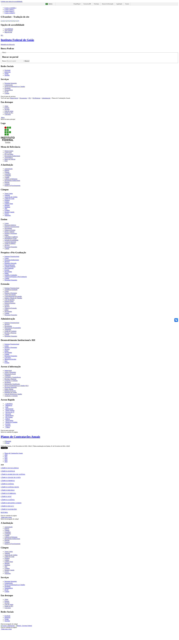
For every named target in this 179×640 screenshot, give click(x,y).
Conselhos (7, 174)
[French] (7, 21)
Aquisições (7, 329)
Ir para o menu (9, 9)
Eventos (6, 270)
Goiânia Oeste (8, 203)
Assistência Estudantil (10, 289)
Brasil (51, 4)
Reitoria (6, 170)
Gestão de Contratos (10, 331)
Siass (5, 361)
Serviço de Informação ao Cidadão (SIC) (16, 385)
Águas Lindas (8, 193)
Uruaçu (6, 213)
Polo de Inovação (9, 265)
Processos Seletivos (10, 225)
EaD (6, 407)
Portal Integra (9, 415)
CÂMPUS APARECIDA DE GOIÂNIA (13, 474)
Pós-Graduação (9, 268)
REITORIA (4, 512)
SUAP (6, 91)
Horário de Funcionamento (12, 185)
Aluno (6, 106)
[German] (10, 21)
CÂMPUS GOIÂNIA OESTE (10, 487)
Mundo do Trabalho (11, 422)
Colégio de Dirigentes (10, 179)
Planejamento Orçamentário (12, 328)
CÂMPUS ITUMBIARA (8, 493)
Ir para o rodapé (9, 13)
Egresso (6, 107)
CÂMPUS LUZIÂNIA (8, 500)
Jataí (5, 208)
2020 (5, 455)
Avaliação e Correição (11, 396)
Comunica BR (87, 4)
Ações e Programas (10, 372)
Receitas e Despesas (10, 333)
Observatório (9, 420)
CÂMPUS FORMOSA (8, 480)
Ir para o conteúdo (10, 8)
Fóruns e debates (9, 232)
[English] (4, 21)
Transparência (8, 90)
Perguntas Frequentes (10, 247)
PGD (6, 161)
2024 (5, 461)
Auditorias (7, 375)
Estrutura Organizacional (11, 226)
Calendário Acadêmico (11, 237)
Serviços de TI (9, 412)
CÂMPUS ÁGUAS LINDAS (10, 468)
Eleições (6, 182)
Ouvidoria (7, 88)
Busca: (4, 61)
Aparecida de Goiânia (10, 197)
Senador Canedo (9, 212)
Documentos (23, 98)
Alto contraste (8, 30)
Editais (6, 235)
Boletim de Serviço (10, 391)
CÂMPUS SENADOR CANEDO (11, 503)
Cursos (6, 223)
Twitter (6, 619)
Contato (6, 93)
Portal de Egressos (9, 303)
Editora (7, 419)
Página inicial (14, 98)
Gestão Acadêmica (9, 243)
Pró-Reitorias (36, 98)
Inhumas (7, 205)
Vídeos (7, 427)
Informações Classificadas (12, 384)
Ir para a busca (9, 11)
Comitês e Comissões (10, 275)
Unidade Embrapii (9, 266)
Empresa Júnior (9, 301)
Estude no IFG (8, 113)
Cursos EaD (8, 152)
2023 (5, 460)
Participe (96, 4)
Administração (46, 98)
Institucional (8, 370)
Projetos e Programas (10, 233)
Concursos (7, 114)
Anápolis (7, 195)
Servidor (7, 109)
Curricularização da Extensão (13, 296)
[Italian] (13, 21)
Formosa (7, 200)
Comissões (7, 175)
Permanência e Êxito (10, 238)
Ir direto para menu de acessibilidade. (12, 1)
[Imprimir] (7, 441)
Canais (127, 4)
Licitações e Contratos (11, 380)
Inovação (8, 414)
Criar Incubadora (9, 300)
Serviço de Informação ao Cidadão (14, 86)
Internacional (9, 409)
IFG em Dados (8, 154)
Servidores (7, 382)
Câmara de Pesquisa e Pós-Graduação (15, 276)
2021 (5, 456)
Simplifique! (77, 4)
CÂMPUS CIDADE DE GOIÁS (11, 477)
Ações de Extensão (10, 294)
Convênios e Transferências (12, 377)
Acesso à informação (107, 4)
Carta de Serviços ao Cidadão (13, 394)
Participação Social (10, 374)
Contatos (7, 184)
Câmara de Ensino (9, 230)
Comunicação (8, 85)
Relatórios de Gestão (10, 392)
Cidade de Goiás (9, 198)
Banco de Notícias (9, 159)
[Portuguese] (2, 21)
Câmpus (6, 172)
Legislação (119, 4)
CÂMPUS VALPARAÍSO (9, 509)
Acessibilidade (8, 29)
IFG (30, 98)
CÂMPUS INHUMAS (7, 490)
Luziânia (7, 210)
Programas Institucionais (11, 260)
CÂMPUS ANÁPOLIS (8, 471)
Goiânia (6, 202)
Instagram (7, 617)
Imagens (8, 425)
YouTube (7, 621)
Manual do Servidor (10, 359)
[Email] (6, 443)
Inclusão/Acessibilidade (11, 240)
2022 (5, 458)
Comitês (6, 177)
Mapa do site (8, 32)
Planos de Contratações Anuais (20, 436)
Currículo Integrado (10, 242)
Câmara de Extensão (10, 308)
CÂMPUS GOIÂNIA (7, 484)
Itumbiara (7, 207)
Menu (3, 117)
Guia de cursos (8, 111)
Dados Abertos (8, 389)
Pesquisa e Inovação (10, 263)
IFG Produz (9, 417)
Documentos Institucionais (12, 156)
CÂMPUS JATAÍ (6, 496)
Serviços (7, 245)
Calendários (9, 403)
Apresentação (8, 169)
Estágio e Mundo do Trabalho (13, 298)
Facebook (7, 616)
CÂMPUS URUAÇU (7, 506)
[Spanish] (15, 21)
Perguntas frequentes (10, 83)
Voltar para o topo (6, 517)
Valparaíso (7, 215)
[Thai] (18, 21)
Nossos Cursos (8, 151)
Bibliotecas (8, 405)
